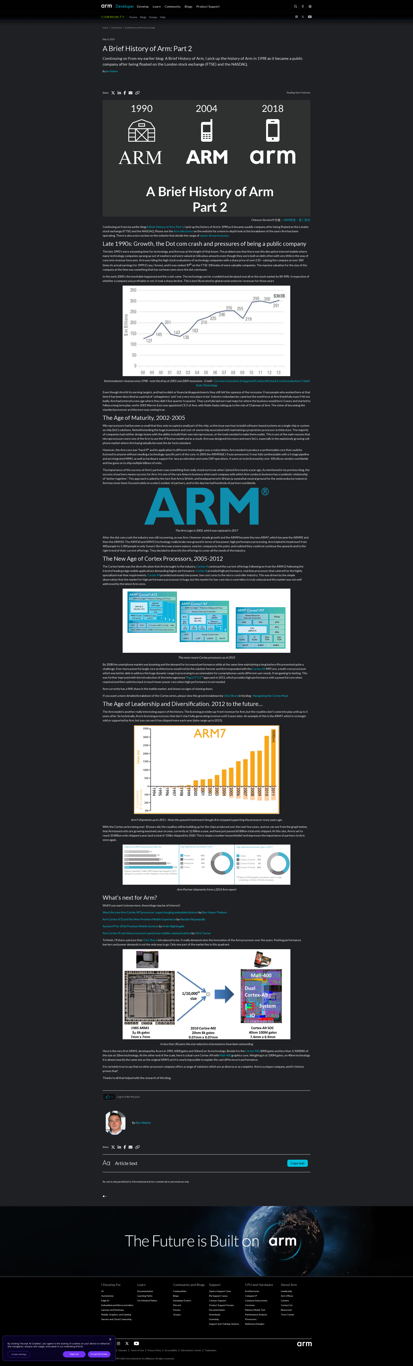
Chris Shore (231, 695)
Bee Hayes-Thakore (214, 912)
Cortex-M (153, 575)
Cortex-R (201, 571)
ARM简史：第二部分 (296, 220)
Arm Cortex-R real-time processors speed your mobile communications (147, 933)
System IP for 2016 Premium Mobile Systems (130, 926)
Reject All (74, 1354)
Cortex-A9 (258, 669)
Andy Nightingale (173, 926)
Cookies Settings (18, 1354)
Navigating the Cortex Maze (270, 695)
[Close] (110, 1339)
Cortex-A (202, 566)
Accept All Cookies (99, 1354)
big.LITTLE (194, 677)
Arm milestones (183, 231)
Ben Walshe (112, 71)
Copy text (298, 1163)
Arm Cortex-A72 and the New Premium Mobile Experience (139, 919)
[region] (59, 1348)
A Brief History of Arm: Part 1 (165, 227)
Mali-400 (225, 1055)
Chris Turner (203, 933)
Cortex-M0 (252, 1051)
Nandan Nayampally (192, 919)
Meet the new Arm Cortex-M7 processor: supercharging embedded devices (150, 912)
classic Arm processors (214, 235)
